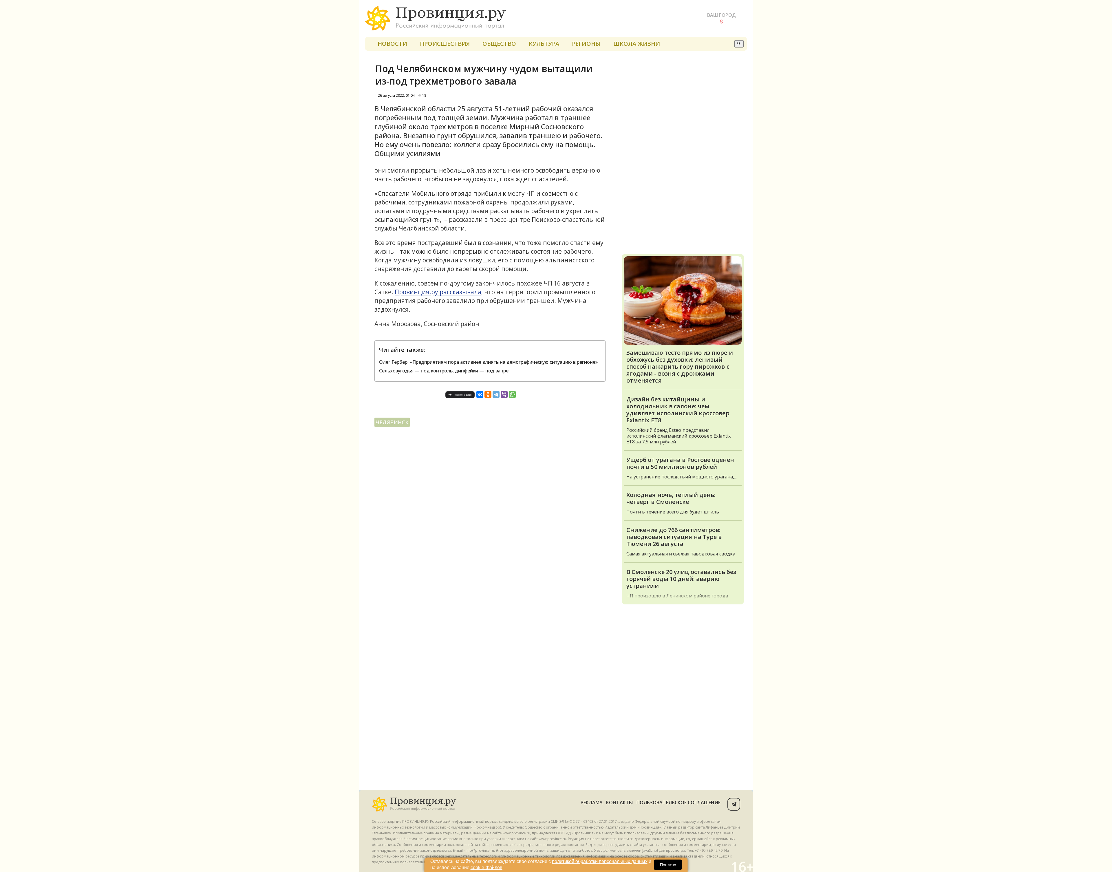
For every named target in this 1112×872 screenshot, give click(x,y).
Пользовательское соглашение (678, 802)
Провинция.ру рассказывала (438, 292)
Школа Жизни (636, 43)
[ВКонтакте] (479, 394)
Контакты (619, 802)
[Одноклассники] (487, 394)
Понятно (668, 864)
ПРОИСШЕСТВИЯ (445, 43)
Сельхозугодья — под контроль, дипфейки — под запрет (445, 371)
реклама (592, 802)
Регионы (586, 43)
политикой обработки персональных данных (600, 861)
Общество (499, 43)
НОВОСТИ (392, 43)
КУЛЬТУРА (544, 43)
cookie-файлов (486, 867)
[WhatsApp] (512, 394)
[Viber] (504, 394)
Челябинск (392, 422)
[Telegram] (496, 394)
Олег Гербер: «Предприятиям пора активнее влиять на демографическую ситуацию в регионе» (488, 362)
